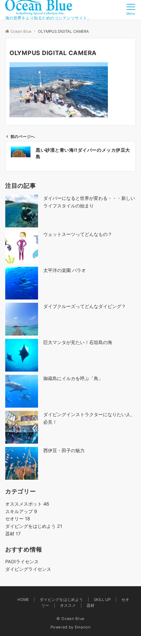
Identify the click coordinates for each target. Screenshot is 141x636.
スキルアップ (21, 511)
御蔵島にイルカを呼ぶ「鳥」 (73, 378)
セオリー (17, 518)
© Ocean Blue (70, 618)
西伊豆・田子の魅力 (64, 450)
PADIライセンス (22, 561)
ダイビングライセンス (28, 569)
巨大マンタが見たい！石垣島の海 (77, 342)
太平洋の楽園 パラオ (64, 270)
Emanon (83, 627)
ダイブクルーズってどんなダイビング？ (84, 306)
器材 (13, 533)
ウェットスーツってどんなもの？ (77, 234)
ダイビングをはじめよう (33, 526)
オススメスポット (27, 504)
